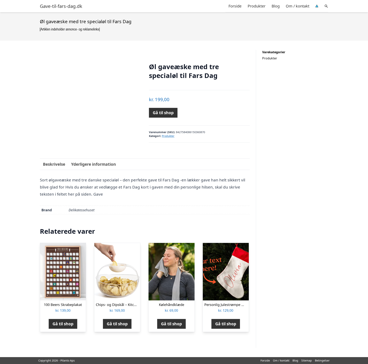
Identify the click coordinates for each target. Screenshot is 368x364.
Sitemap (306, 360)
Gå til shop (163, 112)
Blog (276, 6)
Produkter (256, 6)
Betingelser (322, 360)
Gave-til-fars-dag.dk (61, 6)
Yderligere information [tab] (93, 164)
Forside (235, 6)
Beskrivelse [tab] (54, 164)
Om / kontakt (297, 6)
